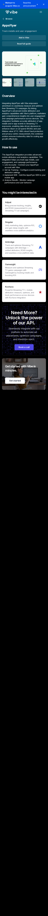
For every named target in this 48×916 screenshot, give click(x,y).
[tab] (7, 82)
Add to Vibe (24, 38)
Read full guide (24, 44)
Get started (15, 380)
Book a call (24, 347)
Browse (9, 19)
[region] (24, 63)
